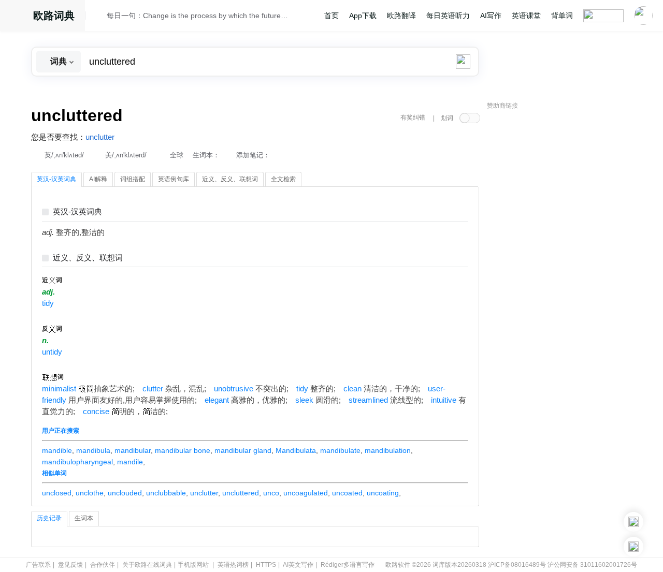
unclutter (99, 137)
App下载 (363, 15)
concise (96, 411)
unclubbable (166, 493)
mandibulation (388, 450)
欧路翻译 (401, 15)
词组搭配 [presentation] (132, 179)
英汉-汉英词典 (77, 212)
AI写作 (490, 15)
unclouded (125, 493)
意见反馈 (70, 564)
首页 (331, 15)
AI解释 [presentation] (98, 179)
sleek (304, 400)
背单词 (562, 15)
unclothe (90, 493)
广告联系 (38, 564)
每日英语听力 (448, 15)
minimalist (59, 389)
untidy (52, 352)
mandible (57, 450)
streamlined (368, 400)
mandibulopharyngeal (77, 462)
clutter (152, 389)
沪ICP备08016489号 (517, 564)
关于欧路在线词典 (147, 564)
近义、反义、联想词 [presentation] (230, 179)
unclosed (56, 493)
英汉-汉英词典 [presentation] (56, 179)
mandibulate (340, 450)
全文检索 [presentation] (283, 179)
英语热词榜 (233, 564)
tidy (48, 303)
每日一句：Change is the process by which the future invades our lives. (198, 15)
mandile (130, 462)
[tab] (56, 179)
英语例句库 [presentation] (173, 179)
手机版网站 (193, 564)
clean (352, 389)
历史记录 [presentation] (49, 518)
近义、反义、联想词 (88, 258)
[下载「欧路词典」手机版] (633, 522)
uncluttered (240, 493)
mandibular (132, 450)
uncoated (347, 493)
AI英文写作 (298, 564)
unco (271, 493)
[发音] (99, 17)
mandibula (93, 450)
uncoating (383, 493)
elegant (217, 400)
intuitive (443, 400)
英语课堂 (526, 15)
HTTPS (266, 564)
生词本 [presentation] (84, 518)
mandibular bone (182, 450)
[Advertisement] (564, 271)
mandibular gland (242, 450)
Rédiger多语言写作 (347, 564)
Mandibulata (296, 450)
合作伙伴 (102, 564)
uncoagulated (305, 493)
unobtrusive (233, 389)
